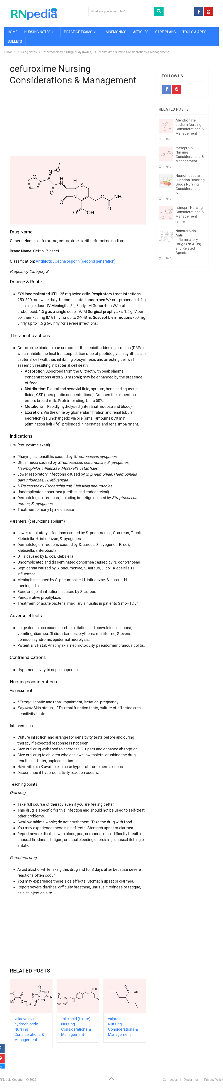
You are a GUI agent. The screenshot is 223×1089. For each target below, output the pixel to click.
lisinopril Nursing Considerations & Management (190, 211)
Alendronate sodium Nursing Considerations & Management (190, 126)
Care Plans (165, 32)
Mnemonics (116, 32)
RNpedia (6, 1079)
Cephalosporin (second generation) (76, 261)
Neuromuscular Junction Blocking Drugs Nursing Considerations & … (190, 184)
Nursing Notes (37, 32)
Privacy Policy (213, 1079)
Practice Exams (78, 32)
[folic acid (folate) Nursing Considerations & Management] (78, 996)
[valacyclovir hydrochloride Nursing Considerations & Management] (31, 996)
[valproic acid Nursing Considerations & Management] (124, 996)
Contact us (170, 1079)
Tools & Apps (194, 32)
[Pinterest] (176, 89)
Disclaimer (191, 1079)
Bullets (15, 41)
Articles (141, 32)
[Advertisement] (78, 121)
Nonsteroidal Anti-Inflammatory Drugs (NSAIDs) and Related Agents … (188, 242)
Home (12, 32)
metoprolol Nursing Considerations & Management (190, 154)
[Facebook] (166, 89)
